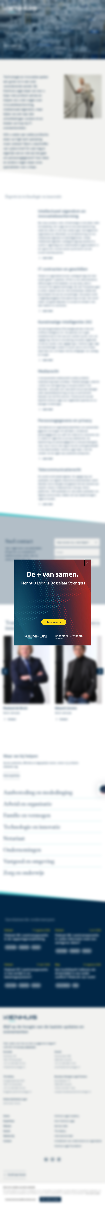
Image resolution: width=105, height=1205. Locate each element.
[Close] (88, 563)
